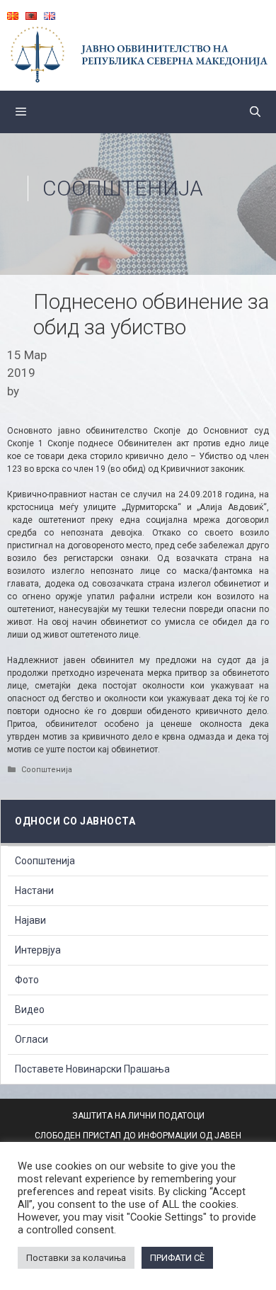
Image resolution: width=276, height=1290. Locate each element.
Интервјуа (38, 950)
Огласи (31, 1039)
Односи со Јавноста (75, 821)
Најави (30, 920)
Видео (30, 1009)
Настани (34, 890)
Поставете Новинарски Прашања (92, 1069)
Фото (27, 979)
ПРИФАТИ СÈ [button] (177, 1257)
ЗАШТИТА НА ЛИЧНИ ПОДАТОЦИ (138, 1116)
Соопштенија (122, 188)
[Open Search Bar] (255, 112)
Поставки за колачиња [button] (76, 1257)
